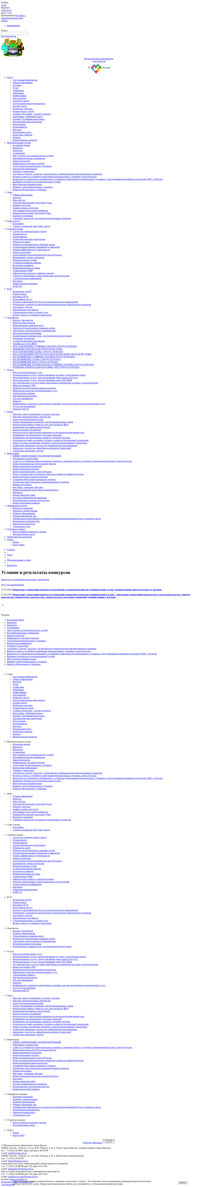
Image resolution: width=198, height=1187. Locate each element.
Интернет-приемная (23, 216)
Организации (19, 98)
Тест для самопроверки (12, 584)
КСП (9, 289)
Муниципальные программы (27, 333)
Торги (10, 411)
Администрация (15, 229)
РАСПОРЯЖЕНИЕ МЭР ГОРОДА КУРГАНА (35, 362)
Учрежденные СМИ (23, 270)
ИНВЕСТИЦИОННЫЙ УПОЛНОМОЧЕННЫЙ (37, 456)
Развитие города (21, 101)
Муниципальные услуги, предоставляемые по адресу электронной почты (49, 375)
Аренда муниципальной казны (28, 419)
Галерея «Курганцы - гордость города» (32, 114)
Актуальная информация (25, 80)
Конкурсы (18, 150)
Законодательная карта (24, 524)
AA (3, 10)
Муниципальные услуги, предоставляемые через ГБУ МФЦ (42, 380)
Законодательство (21, 161)
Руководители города (23, 111)
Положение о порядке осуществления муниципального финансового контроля (52, 304)
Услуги (10, 370)
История (17, 85)
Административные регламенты (29, 341)
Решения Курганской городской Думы (32, 213)
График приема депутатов (25, 208)
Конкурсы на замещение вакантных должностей (25, 579)
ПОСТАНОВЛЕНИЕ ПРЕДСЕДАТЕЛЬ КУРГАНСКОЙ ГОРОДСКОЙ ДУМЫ (52, 354)
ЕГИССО (17, 286)
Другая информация (23, 398)
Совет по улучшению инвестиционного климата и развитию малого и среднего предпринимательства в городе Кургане (72, 461)
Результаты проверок (23, 265)
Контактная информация (25, 169)
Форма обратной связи (24, 495)
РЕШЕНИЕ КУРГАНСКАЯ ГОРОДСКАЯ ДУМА (37, 349)
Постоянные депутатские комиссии (30, 210)
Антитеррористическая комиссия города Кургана (37, 255)
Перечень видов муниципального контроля (34, 388)
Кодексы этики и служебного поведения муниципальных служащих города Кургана (55, 176)
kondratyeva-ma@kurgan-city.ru (23, 1176)
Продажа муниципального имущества (32, 417)
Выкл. (23, 15)
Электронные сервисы (24, 393)
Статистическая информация (27, 278)
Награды (17, 129)
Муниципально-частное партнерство (31, 500)
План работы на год (22, 299)
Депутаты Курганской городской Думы (32, 202)
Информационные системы (26, 268)
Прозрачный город (22, 132)
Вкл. (17, 15)
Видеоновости (20, 127)
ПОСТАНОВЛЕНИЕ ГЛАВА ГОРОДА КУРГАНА (38, 351)
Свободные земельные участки (28, 450)
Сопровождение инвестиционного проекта (34, 479)
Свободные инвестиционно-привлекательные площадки (41, 482)
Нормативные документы (25, 309)
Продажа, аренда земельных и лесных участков (36, 414)
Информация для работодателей (28, 163)
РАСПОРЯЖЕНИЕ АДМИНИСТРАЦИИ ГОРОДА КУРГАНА (44, 356)
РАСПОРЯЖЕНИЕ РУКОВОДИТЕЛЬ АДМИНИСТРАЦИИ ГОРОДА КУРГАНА (53, 364)
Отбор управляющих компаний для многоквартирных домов (43, 422)
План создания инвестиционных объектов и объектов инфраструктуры (48, 474)
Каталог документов (23, 320)
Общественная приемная (25, 283)
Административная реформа (27, 263)
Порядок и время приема (25, 511)
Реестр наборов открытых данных (30, 531)
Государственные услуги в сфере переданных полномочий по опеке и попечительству (55, 383)
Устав (15, 88)
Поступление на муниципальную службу (33, 155)
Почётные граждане (23, 108)
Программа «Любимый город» (28, 116)
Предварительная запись (25, 396)
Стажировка (19, 153)
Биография (18, 223)
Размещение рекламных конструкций (31, 427)
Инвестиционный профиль (26, 503)
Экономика (18, 93)
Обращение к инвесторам (25, 458)
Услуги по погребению (24, 406)
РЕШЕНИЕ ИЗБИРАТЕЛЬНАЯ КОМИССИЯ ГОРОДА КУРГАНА (46, 367)
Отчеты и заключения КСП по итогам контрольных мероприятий (45, 302)
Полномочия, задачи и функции (28, 257)
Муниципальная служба (19, 142)
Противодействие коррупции (27, 122)
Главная (11, 549)
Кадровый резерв (21, 145)
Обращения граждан (17, 505)
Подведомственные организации (29, 239)
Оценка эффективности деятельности (31, 249)
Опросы (17, 137)
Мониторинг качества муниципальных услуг (35, 390)
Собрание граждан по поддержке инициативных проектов (42, 218)
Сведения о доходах (22, 307)
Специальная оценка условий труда (30, 312)
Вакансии (17, 148)
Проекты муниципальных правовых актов (34, 244)
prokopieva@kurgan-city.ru (20, 1169)
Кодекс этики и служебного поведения (32, 315)
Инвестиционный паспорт (26, 469)
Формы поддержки (22, 484)
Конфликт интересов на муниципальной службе (37, 182)
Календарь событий (22, 135)
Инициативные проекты (25, 140)
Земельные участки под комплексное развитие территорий (42, 448)
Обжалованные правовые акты (28, 325)
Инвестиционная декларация (27, 466)
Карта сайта (18, 544)
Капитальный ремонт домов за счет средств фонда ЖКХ (41, 424)
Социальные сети (21, 526)
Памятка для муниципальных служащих (33, 187)
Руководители (20, 234)
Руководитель (19, 294)
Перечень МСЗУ (21, 409)
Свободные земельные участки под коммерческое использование (45, 445)
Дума (9, 192)
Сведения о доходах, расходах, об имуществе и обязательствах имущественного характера (57, 174)
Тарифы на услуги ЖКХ (25, 343)
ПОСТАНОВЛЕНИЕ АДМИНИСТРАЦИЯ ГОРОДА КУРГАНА (45, 346)
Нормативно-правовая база (26, 521)
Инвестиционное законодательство (30, 477)
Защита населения (22, 252)
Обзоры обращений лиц (25, 516)
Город (10, 77)
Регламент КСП (20, 296)
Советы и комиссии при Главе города (31, 226)
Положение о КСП (22, 291)
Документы (12, 317)
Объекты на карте (21, 242)
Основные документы (24, 338)
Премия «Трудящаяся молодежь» (29, 119)
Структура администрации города (30, 231)
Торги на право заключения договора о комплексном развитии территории (50, 443)
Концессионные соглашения (27, 430)
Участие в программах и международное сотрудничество (41, 276)
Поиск (10, 539)
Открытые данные (16, 529)
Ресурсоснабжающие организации (30, 497)
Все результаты (8, 36)
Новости (17, 197)
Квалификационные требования (29, 158)
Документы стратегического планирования (34, 330)
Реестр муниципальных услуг (27, 372)
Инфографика (20, 95)
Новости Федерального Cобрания (29, 189)
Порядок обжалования (24, 323)
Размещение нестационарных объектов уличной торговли (41, 437)
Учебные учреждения (23, 171)
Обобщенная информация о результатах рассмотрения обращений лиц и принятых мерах (57, 518)
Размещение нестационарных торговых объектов (37, 435)
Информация (13, 25)
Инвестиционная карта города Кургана (32, 471)
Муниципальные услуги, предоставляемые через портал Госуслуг (45, 377)
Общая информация (22, 82)
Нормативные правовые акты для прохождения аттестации (42, 336)
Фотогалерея (19, 124)
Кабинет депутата (21, 205)
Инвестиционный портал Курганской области (36, 490)
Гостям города (20, 106)
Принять (183, 1183)
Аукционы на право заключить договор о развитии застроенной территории (51, 440)
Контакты (17, 281)
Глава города (13, 221)
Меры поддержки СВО (24, 385)
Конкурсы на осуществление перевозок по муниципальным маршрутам (48, 432)
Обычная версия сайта (12, 18)
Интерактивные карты (24, 534)
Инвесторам (13, 453)
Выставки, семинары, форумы (28, 487)
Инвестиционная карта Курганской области (34, 464)
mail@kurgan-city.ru (17, 1153)
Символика (18, 90)
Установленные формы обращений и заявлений (36, 247)
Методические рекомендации (27, 184)
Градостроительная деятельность (29, 103)
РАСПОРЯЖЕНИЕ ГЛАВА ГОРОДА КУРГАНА (37, 359)
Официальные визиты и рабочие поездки (33, 273)
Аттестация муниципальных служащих (32, 166)
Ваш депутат (19, 200)
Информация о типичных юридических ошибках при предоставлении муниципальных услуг (59, 403)
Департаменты (20, 236)
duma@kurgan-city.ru (18, 1161)
